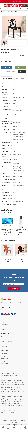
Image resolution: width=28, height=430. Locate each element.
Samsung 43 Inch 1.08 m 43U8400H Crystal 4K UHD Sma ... (7, 231)
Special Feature (6, 176)
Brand (3, 84)
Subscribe (13, 288)
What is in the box (7, 198)
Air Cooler (19, 377)
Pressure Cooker (19, 399)
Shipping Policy (5, 358)
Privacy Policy (4, 361)
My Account (4, 353)
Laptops (3, 392)
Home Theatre (13, 389)
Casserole (4, 407)
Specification (6, 78)
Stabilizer (12, 377)
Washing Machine (6, 375)
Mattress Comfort (7, 142)
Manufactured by (7, 132)
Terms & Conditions (6, 341)
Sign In (21, 1)
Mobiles (21, 389)
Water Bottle (11, 407)
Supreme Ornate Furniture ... (20, 258)
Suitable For (5, 185)
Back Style (5, 100)
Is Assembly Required (5, 117)
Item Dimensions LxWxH (6, 110)
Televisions (18, 387)
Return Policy (4, 363)
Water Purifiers (10, 8)
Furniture (9, 380)
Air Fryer (10, 409)
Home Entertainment (7, 387)
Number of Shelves (7, 145)
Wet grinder (12, 410)
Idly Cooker (11, 405)
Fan (14, 380)
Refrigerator (15, 375)
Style (3, 173)
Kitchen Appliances (6, 396)
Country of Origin (6, 204)
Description (19, 78)
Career (3, 344)
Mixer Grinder (19, 8)
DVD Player (13, 391)
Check (22, 71)
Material (4, 126)
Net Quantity (5, 151)
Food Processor (5, 412)
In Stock (22, 55)
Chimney (3, 399)
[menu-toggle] (2, 6)
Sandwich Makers (5, 401)
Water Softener (5, 384)
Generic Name (6, 106)
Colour (4, 87)
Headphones (4, 389)
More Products (5, 213)
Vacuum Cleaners (6, 378)
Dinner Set (3, 409)
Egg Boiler (7, 403)
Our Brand (3, 329)
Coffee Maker (15, 403)
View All (23, 384)
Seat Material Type (7, 179)
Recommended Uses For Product (6, 163)
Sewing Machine (5, 382)
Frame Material (6, 103)
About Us (3, 336)
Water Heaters (5, 377)
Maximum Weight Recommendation (7, 122)
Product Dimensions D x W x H (7, 155)
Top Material (5, 192)
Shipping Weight (6, 182)
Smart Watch (10, 392)
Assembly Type (6, 97)
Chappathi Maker (18, 396)
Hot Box (18, 407)
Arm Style (4, 89)
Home (2, 322)
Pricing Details (5, 356)
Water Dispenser (15, 382)
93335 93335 (15, 1)
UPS (23, 382)
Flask (2, 403)
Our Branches (4, 339)
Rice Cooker (17, 409)
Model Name (5, 129)
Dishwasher (10, 399)
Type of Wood (6, 190)
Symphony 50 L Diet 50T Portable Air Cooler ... (21, 231)
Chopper (3, 398)
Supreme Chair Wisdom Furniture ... (7, 258)
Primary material (6, 159)
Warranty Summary (7, 195)
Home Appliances (6, 373)
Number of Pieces (7, 148)
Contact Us (4, 346)
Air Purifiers (19, 380)
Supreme (11, 55)
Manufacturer (6, 201)
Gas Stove (10, 398)
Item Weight (5, 114)
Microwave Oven (18, 398)
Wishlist (3, 327)
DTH (8, 391)
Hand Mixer (4, 405)
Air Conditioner (17, 373)
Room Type (5, 167)
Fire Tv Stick (21, 391)
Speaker (3, 391)
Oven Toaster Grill (17, 401)
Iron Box (3, 380)
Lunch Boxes (19, 405)
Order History (4, 324)
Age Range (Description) (5, 93)
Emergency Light (15, 384)
